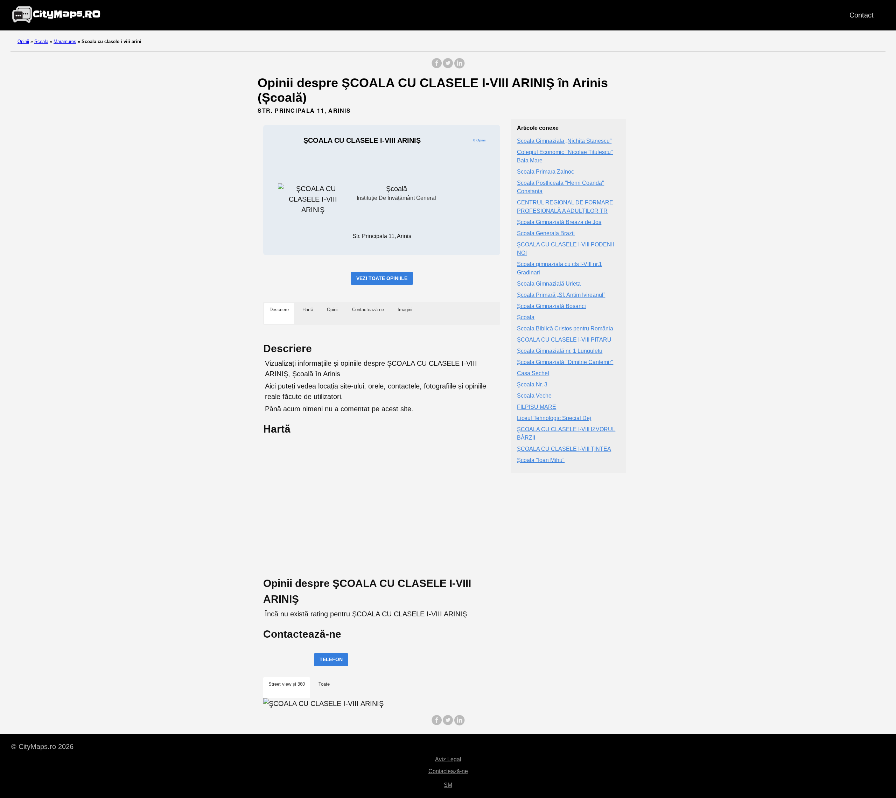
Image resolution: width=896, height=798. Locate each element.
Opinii (23, 41)
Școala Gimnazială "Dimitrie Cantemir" (565, 362)
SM (448, 785)
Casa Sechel (533, 374)
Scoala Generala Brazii (546, 234)
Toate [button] (324, 684)
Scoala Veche (534, 396)
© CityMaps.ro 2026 (42, 746)
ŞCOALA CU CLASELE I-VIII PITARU (564, 340)
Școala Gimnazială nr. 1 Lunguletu (559, 351)
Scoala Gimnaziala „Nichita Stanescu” (564, 141)
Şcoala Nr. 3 (532, 385)
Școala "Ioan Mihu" (541, 460)
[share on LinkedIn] (459, 67)
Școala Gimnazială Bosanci (551, 306)
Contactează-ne (448, 771)
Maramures (65, 41)
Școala (525, 318)
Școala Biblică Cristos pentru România (565, 329)
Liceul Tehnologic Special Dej (554, 418)
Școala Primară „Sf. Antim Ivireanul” (561, 295)
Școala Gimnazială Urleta (549, 284)
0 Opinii (479, 140)
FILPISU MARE (536, 407)
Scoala (41, 41)
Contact (861, 15)
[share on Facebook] (436, 67)
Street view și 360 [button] (286, 684)
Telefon (331, 659)
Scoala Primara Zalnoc (545, 172)
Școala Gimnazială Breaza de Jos (559, 222)
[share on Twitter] (448, 67)
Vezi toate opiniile (381, 278)
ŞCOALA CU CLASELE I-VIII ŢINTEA (564, 449)
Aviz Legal (448, 759)
